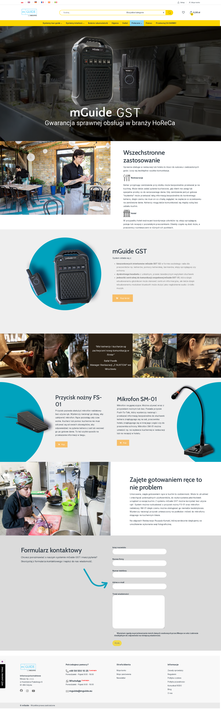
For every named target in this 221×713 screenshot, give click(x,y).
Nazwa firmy (118, 559)
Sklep (182, 2)
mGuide (25, 705)
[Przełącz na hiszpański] (48, 2)
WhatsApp (75, 681)
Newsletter (121, 678)
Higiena (115, 23)
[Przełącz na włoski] (55, 2)
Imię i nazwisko (119, 547)
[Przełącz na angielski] (28, 2)
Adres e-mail (118, 582)
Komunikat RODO (175, 686)
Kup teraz (125, 298)
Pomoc (149, 23)
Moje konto (195, 2)
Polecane (136, 23)
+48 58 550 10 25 (79, 670)
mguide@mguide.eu (80, 691)
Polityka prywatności (176, 682)
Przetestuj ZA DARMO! (166, 23)
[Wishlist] (183, 12)
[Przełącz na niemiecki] (35, 2)
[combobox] (92, 12)
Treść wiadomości (120, 594)
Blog (169, 689)
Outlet (125, 23)
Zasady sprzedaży (175, 670)
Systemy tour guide (51, 23)
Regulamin (172, 674)
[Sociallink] (21, 690)
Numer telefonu (119, 571)
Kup (63, 444)
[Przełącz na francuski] (42, 2)
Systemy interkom (74, 23)
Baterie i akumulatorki (98, 23)
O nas (170, 693)
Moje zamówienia (124, 674)
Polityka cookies (174, 678)
